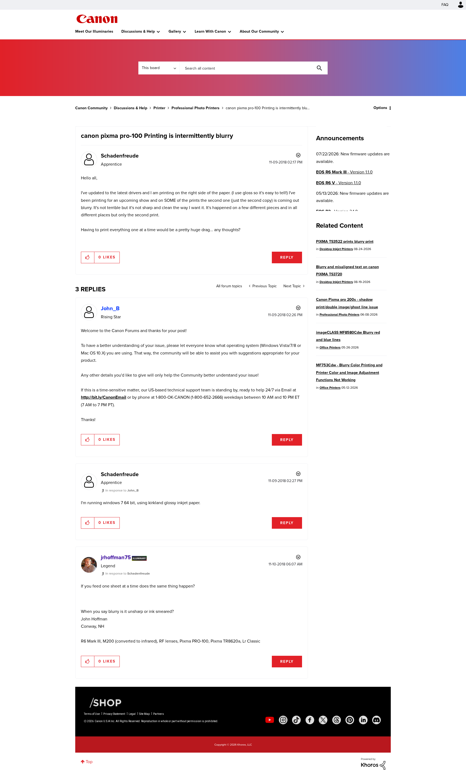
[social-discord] (376, 720)
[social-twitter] (323, 720)
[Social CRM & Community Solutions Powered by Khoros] (373, 763)
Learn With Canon (210, 31)
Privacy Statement (114, 713)
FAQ (444, 5)
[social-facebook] (310, 720)
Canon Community (97, 18)
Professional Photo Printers (196, 108)
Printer (159, 108)
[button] (87, 257)
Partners (158, 713)
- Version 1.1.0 (344, 172)
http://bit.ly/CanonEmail (103, 397)
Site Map (144, 713)
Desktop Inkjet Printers (336, 249)
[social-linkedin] (363, 720)
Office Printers (330, 347)
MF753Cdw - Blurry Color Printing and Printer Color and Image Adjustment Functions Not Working (349, 372)
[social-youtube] (269, 720)
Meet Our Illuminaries (94, 31)
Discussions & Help (138, 31)
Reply (287, 257)
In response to (122, 490)
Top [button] (89, 762)
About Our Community (259, 31)
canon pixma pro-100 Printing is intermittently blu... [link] (268, 108)
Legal (132, 713)
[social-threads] (336, 720)
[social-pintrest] (349, 720)
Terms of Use (92, 713)
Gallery (175, 31)
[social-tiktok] (296, 720)
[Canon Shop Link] (103, 702)
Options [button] (380, 108)
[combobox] (253, 68)
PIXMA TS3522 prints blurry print (345, 241)
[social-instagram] (283, 720)
